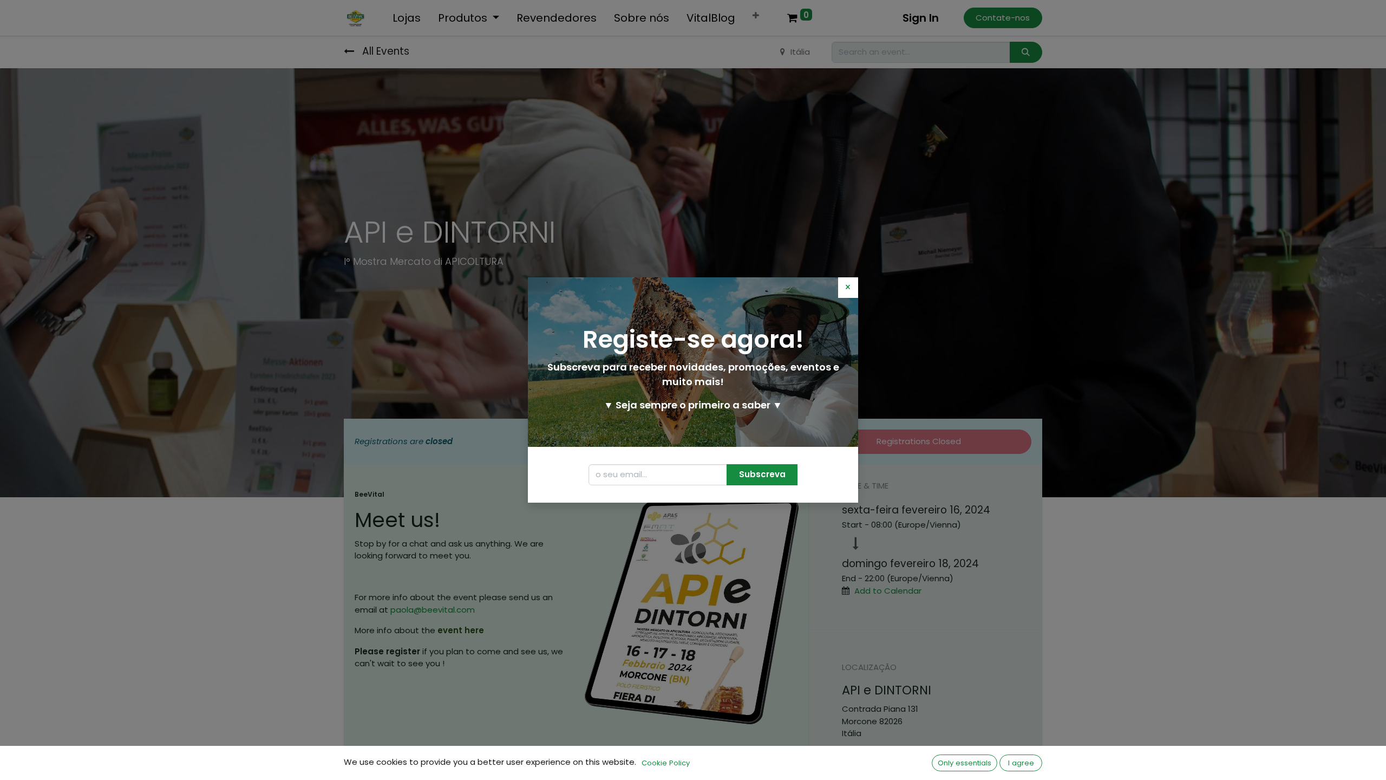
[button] (762, 474)
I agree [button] (1021, 763)
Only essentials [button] (964, 763)
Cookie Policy (666, 763)
